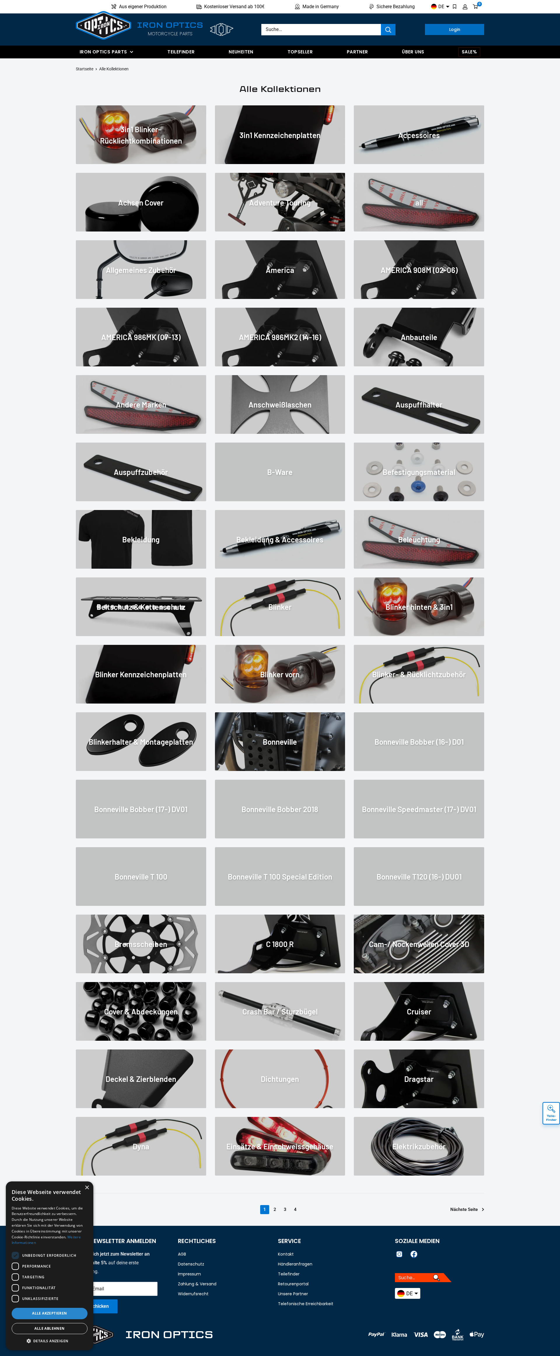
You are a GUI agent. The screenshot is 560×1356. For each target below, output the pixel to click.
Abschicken (97, 1306)
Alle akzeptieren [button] (49, 1313)
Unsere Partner (293, 1294)
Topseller (300, 52)
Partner (357, 52)
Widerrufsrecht (193, 1294)
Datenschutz (191, 1264)
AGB (182, 1254)
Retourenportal (293, 1284)
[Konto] (465, 6)
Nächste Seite (464, 1209)
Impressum (189, 1274)
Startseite (84, 69)
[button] (50, 1341)
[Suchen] (388, 29)
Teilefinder (181, 52)
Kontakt (286, 1254)
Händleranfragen (295, 1264)
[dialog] (49, 1265)
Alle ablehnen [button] (49, 1328)
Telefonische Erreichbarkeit (305, 1304)
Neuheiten (241, 52)
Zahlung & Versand (197, 1284)
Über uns (413, 52)
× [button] (87, 1188)
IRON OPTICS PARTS (103, 52)
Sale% (469, 52)
